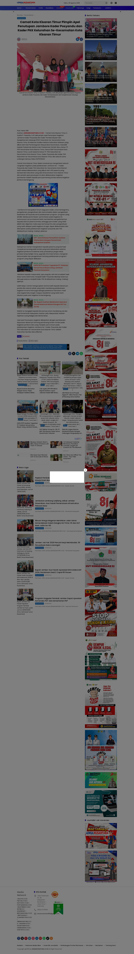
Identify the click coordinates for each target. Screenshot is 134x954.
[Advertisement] (67, 476)
